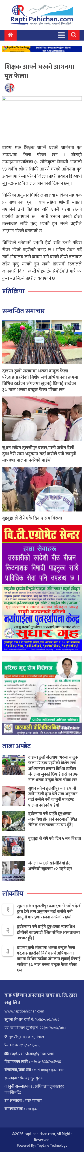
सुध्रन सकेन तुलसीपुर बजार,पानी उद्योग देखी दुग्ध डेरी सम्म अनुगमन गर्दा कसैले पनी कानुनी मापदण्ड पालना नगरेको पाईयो (39, 454)
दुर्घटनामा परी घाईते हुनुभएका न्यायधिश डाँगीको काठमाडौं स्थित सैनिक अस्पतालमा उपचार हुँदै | (52, 819)
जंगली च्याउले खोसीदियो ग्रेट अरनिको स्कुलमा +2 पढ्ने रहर (50, 866)
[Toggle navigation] (61, 35)
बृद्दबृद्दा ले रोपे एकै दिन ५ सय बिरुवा (32, 518)
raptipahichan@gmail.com (32, 1053)
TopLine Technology (52, 1146)
